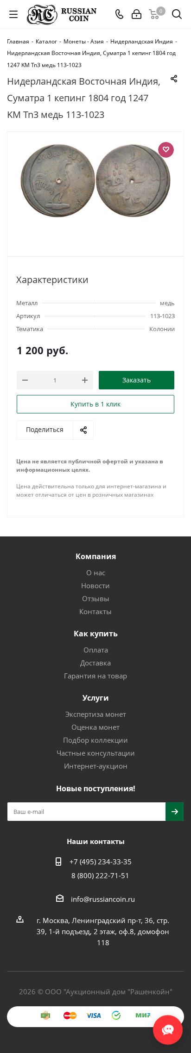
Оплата (95, 649)
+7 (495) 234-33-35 (101, 861)
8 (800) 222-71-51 (100, 875)
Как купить (96, 633)
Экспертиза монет (95, 714)
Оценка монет (95, 727)
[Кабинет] (136, 14)
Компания (96, 556)
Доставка (95, 662)
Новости (95, 585)
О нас (95, 572)
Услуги (96, 698)
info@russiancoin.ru (103, 899)
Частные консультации (96, 752)
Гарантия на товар (95, 675)
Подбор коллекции (95, 740)
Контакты (95, 611)
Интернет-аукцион (95, 765)
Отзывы (95, 598)
